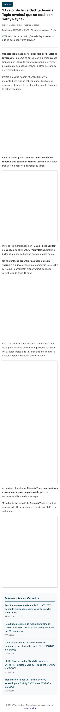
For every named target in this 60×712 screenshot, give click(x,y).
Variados (7, 4)
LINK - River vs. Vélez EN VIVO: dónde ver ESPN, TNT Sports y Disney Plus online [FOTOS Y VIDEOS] (30, 665)
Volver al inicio (30, 708)
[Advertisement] (30, 124)
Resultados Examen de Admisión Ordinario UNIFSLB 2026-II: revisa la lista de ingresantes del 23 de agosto (29, 627)
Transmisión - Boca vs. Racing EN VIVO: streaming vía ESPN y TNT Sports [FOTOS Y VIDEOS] (28, 683)
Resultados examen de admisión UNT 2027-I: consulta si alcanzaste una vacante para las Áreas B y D (29, 609)
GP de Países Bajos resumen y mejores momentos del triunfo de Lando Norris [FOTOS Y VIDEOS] (29, 646)
